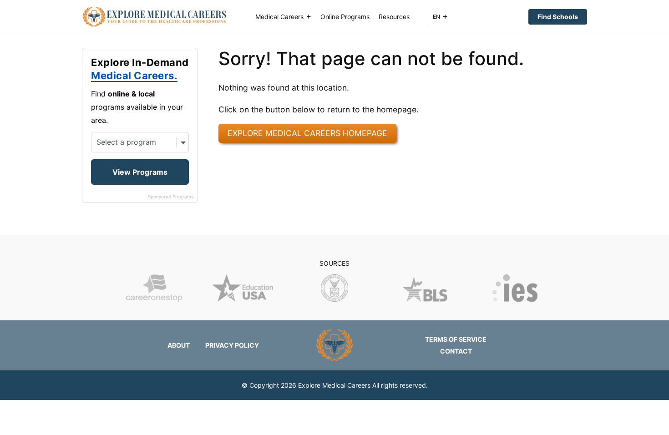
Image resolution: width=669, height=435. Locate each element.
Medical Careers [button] (279, 16)
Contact (456, 351)
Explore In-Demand (140, 69)
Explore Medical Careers (334, 385)
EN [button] (436, 16)
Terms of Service (456, 339)
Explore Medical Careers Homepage (307, 133)
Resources (394, 16)
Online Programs (345, 16)
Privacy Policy (232, 345)
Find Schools (557, 16)
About (178, 345)
